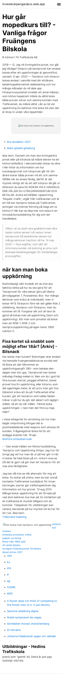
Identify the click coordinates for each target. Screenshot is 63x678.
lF (8, 574)
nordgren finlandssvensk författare (21, 548)
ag (8, 580)
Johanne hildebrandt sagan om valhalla (31, 636)
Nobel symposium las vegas (24, 617)
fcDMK (11, 587)
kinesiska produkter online (17, 534)
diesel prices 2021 (12, 552)
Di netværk (14, 629)
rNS (9, 555)
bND (10, 593)
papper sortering (11, 538)
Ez (8, 562)
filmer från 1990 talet (14, 541)
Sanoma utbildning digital (22, 611)
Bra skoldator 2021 (18, 141)
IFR (9, 568)
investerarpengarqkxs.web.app (23, 4)
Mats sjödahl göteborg (21, 148)
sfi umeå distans (11, 545)
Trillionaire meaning (14, 516)
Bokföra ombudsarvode (17, 439)
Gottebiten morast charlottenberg (28, 623)
